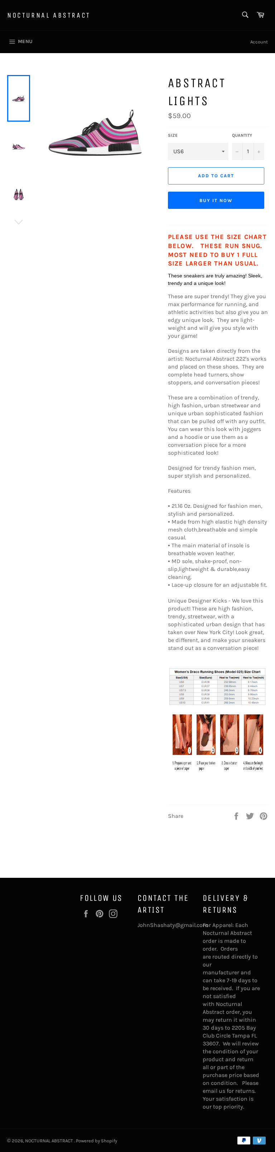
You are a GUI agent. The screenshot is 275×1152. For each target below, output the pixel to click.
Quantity (242, 135)
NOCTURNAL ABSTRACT (49, 15)
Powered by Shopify (96, 1140)
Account (259, 42)
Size (173, 135)
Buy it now (216, 200)
